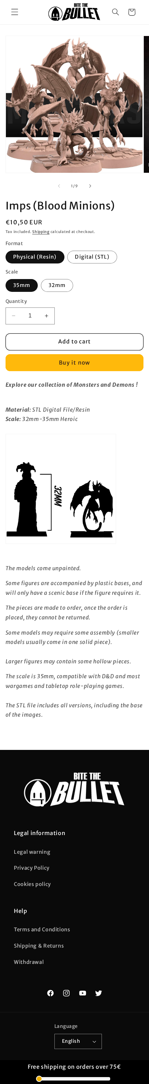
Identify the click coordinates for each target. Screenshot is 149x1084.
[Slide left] (59, 186)
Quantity (16, 301)
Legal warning (32, 852)
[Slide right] (90, 186)
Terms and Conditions (42, 929)
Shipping (41, 232)
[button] (15, 12)
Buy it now (74, 362)
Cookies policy (32, 884)
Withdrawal (29, 962)
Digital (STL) (92, 257)
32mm (57, 285)
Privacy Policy (32, 868)
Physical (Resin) (35, 257)
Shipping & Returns (39, 946)
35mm (21, 285)
